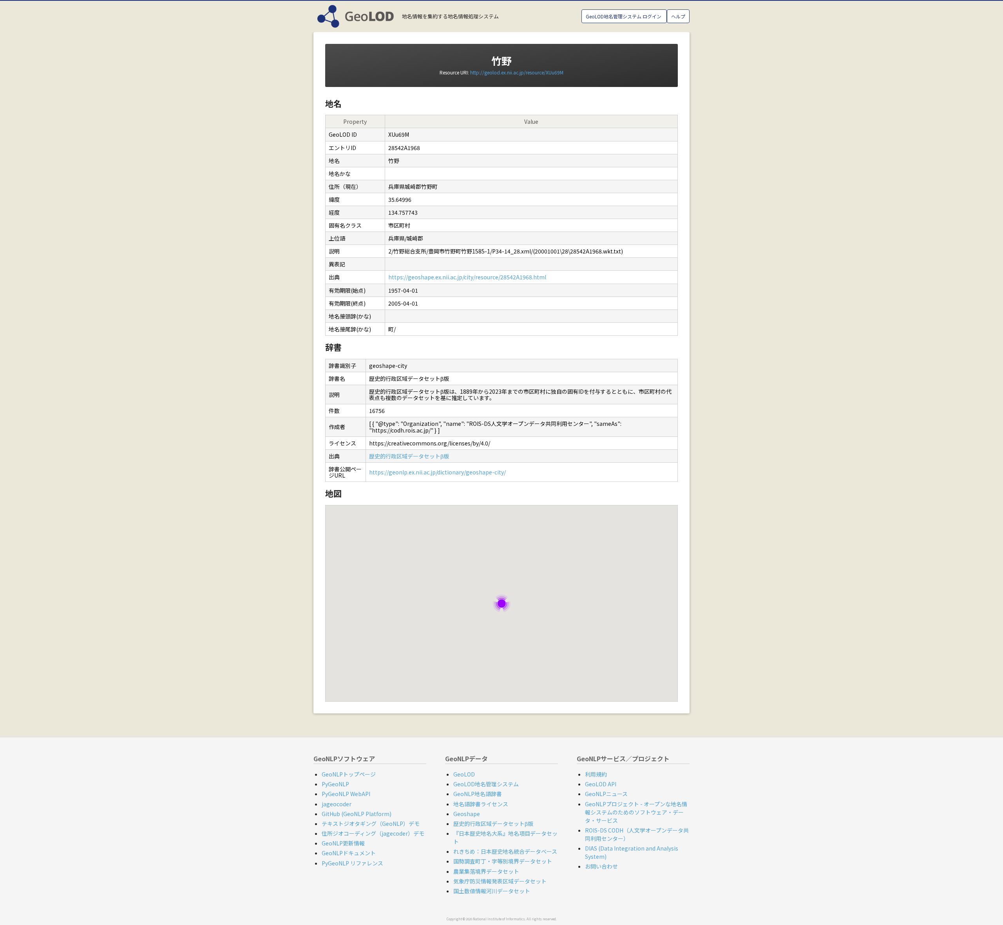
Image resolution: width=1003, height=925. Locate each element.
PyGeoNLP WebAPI (346, 794)
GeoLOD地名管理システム (486, 784)
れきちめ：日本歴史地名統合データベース (505, 851)
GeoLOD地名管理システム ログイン (624, 16)
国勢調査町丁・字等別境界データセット (502, 861)
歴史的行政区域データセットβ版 (409, 456)
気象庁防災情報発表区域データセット (500, 881)
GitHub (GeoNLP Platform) (356, 814)
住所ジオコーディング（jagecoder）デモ (373, 833)
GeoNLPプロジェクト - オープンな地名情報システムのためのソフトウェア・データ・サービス (636, 812)
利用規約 (596, 774)
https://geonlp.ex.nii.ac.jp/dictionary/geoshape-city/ (437, 472)
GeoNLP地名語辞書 (477, 794)
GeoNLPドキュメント (349, 853)
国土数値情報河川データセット (491, 891)
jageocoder (336, 804)
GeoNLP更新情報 (343, 843)
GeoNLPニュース (606, 794)
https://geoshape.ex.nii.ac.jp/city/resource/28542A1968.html (467, 277)
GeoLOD (464, 774)
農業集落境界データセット (486, 871)
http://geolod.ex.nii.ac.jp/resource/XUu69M (516, 72)
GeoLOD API (600, 784)
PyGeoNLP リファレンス (352, 863)
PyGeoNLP (335, 784)
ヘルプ (678, 16)
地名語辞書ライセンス (480, 804)
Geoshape (466, 814)
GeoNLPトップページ (349, 774)
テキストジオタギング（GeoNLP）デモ (371, 823)
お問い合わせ (601, 866)
